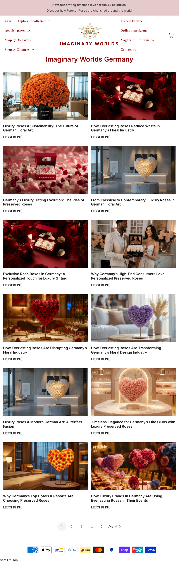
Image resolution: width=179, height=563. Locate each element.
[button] (171, 35)
